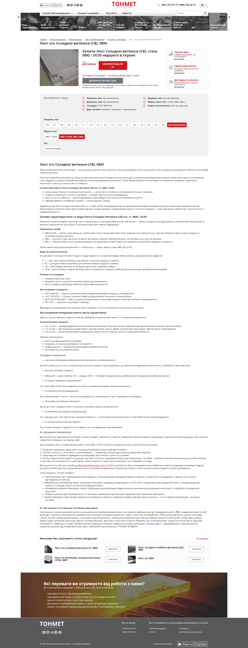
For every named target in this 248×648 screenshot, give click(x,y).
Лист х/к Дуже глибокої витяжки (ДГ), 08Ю (161, 548)
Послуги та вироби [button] (88, 13)
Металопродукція (158, 628)
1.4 (105, 124)
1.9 (141, 124)
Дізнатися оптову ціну (102, 80)
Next (229, 17)
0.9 (69, 124)
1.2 (90, 124)
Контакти (111, 13)
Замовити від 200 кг (113, 65)
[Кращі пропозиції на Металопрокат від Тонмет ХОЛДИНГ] (124, 5)
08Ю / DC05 (51, 136)
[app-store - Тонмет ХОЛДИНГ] (57, 5)
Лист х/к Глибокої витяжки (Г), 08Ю (76, 547)
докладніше (179, 59)
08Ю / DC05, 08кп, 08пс (72, 136)
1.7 (126, 124)
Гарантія (126, 13)
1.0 (76, 124)
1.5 (112, 124)
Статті (153, 632)
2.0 (148, 124)
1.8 (134, 124)
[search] (205, 13)
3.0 (163, 124)
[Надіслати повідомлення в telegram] (75, 5)
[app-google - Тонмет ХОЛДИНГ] (45, 5)
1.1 (83, 124)
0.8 (61, 124)
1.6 (119, 124)
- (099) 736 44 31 (129, 632)
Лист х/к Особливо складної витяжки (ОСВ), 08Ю (77, 559)
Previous (18, 17)
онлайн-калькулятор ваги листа (90, 465)
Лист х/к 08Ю (146, 558)
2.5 (155, 124)
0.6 (47, 124)
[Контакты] (159, 4)
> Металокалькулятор (162, 644)
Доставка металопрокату (191, 632)
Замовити (112, 549)
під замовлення (176, 124)
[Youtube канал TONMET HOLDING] (71, 5)
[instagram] (81, 5)
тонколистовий (53, 148)
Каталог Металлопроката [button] (56, 13)
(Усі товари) (202, 538)
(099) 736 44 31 (187, 4)
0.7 (54, 124)
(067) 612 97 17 (169, 4)
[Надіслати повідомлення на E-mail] (68, 5)
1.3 (97, 124)
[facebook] (78, 5)
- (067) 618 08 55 (129, 628)
